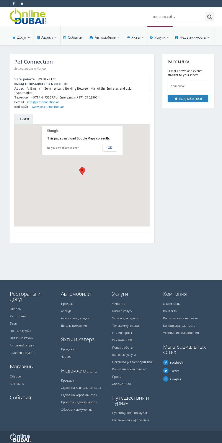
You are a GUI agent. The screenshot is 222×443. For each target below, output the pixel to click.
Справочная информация (130, 420)
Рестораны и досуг (25, 296)
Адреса (47, 37)
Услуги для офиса (125, 318)
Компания (175, 293)
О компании (172, 304)
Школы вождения (74, 325)
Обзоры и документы (76, 409)
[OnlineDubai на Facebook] (14, 3)
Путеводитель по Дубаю (130, 413)
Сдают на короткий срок (79, 395)
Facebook (176, 362)
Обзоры (15, 309)
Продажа (67, 304)
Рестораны (18, 316)
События (75, 37)
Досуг (22, 37)
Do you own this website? (63, 147)
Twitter (174, 371)
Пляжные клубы (21, 338)
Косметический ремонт (129, 369)
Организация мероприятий (132, 362)
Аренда (66, 311)
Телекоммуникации (126, 325)
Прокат (117, 376)
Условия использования (181, 333)
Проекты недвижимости (79, 402)
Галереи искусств (23, 353)
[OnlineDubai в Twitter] (22, 3)
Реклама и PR (122, 340)
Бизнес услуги (122, 311)
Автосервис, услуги (75, 318)
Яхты (136, 37)
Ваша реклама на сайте (180, 318)
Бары (13, 323)
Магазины (22, 366)
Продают (67, 380)
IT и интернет (122, 333)
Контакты (170, 311)
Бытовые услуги (124, 355)
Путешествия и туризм (130, 400)
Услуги (159, 37)
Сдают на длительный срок (81, 388)
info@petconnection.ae (43, 102)
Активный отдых (22, 345)
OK (110, 147)
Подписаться (190, 99)
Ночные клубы (20, 331)
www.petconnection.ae (48, 107)
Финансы (118, 304)
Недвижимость (193, 37)
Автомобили (105, 37)
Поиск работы (122, 347)
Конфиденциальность (179, 325)
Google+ (175, 379)
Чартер (66, 356)
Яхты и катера (78, 339)
